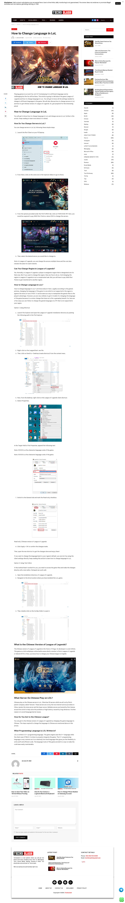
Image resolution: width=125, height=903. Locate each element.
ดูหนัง (83, 861)
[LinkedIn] (5, 107)
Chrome (86, 119)
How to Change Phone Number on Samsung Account (68, 792)
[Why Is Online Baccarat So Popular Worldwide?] (88, 63)
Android (86, 110)
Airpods (86, 108)
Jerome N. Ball (20, 37)
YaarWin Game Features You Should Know (103, 42)
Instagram (87, 140)
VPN (85, 181)
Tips (85, 178)
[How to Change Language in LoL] (44, 68)
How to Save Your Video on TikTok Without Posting (20, 792)
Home (15, 20)
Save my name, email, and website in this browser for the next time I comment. (37, 832)
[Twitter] (5, 103)
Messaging (87, 148)
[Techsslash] (62, 12)
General (86, 127)
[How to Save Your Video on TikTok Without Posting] (21, 784)
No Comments (38, 37)
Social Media (32, 20)
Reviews (52, 20)
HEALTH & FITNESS (89, 135)
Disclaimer (69, 888)
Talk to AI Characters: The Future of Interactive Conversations (102, 52)
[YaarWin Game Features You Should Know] (88, 43)
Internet (86, 143)
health (86, 132)
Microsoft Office (88, 151)
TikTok (86, 176)
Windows (86, 184)
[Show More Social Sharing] (50, 42)
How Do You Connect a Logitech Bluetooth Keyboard (44, 792)
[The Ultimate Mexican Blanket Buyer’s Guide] (88, 72)
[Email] (5, 116)
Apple (85, 113)
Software (86, 168)
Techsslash (68, 892)
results (86, 159)
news (85, 154)
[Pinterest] (5, 111)
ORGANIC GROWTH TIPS (91, 157)
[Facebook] (5, 98)
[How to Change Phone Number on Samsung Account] (68, 784)
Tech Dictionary (88, 173)
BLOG (85, 116)
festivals (86, 121)
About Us (48, 888)
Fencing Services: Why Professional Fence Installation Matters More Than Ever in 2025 (104, 81)
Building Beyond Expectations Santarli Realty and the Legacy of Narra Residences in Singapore (104, 92)
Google (86, 129)
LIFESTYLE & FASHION (90, 146)
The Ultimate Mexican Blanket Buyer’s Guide (103, 71)
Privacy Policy (82, 888)
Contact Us (59, 888)
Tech (43, 20)
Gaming (61, 20)
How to (22, 20)
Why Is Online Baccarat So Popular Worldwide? (102, 61)
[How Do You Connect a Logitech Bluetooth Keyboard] (45, 784)
